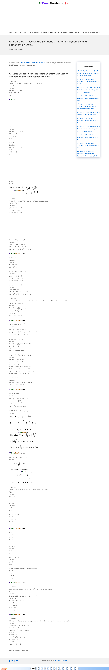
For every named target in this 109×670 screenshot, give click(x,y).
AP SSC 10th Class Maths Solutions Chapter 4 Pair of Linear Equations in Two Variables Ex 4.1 (88, 90)
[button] (54, 668)
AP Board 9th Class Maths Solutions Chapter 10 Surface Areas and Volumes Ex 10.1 (86, 106)
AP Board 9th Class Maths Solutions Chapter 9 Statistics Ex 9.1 (87, 137)
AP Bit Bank (76, 668)
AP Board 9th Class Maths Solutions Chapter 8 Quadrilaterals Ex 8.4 (88, 145)
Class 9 (28, 650)
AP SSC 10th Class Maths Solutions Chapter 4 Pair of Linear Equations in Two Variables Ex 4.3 (88, 129)
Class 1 (33, 668)
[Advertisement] (54, 18)
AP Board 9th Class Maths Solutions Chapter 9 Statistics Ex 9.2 (87, 121)
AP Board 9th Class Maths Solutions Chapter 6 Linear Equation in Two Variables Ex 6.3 (87, 154)
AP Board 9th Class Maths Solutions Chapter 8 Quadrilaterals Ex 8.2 (88, 98)
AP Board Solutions (60, 660)
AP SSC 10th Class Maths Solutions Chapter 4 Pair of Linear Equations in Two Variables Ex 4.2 (88, 73)
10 (61, 668)
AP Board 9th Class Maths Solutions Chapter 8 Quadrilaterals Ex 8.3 (88, 81)
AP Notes (72, 668)
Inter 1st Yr (65, 668)
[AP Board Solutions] (54, 3)
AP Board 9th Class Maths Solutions (33, 63)
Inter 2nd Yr (68, 668)
